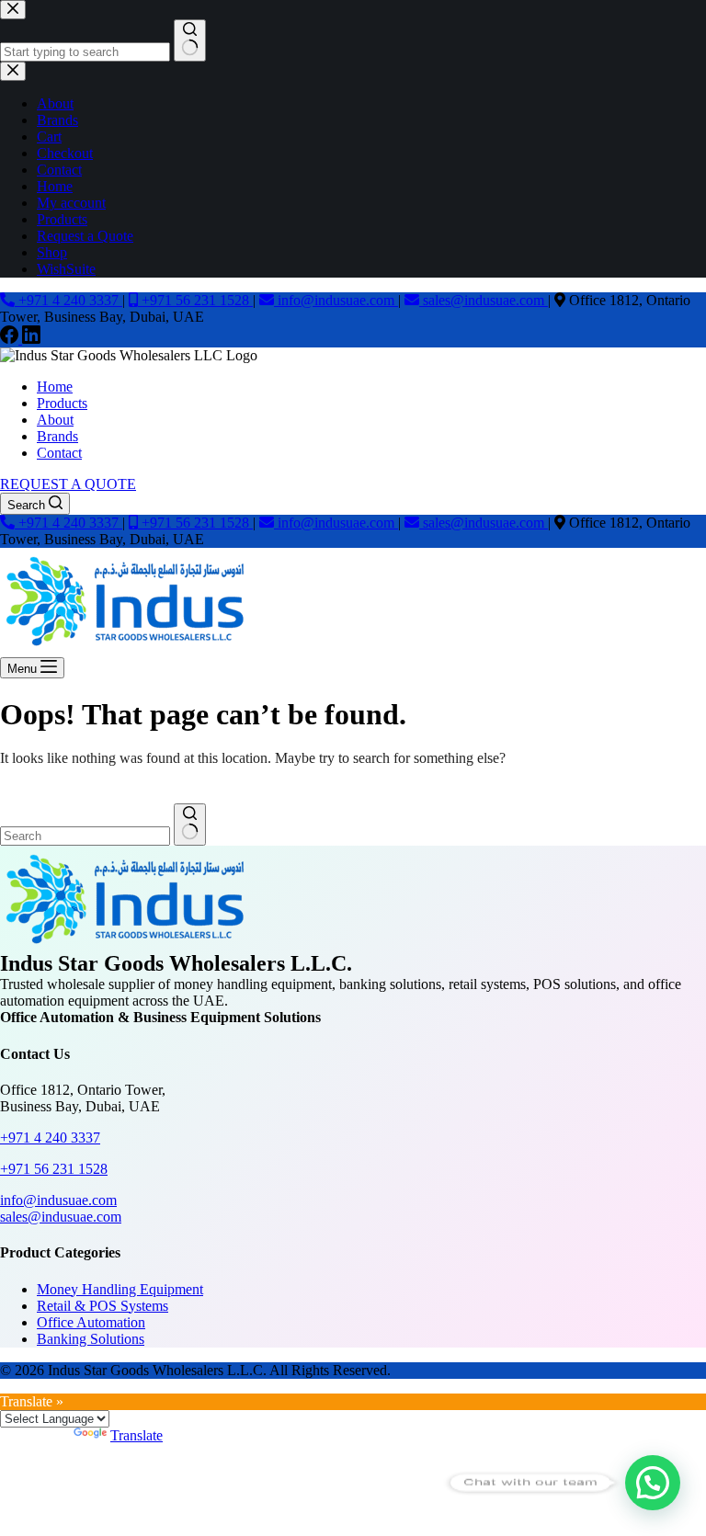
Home (55, 386)
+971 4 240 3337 (68, 300)
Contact (59, 453)
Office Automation (91, 1322)
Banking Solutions (90, 1339)
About (55, 419)
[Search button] (190, 824)
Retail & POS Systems (102, 1306)
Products (62, 403)
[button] (652, 1482)
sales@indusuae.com (483, 300)
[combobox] (85, 836)
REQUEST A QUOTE (68, 484)
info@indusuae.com (336, 300)
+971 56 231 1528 (195, 300)
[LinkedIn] (31, 339)
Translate (136, 1435)
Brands (57, 436)
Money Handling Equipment (120, 1289)
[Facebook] (11, 339)
